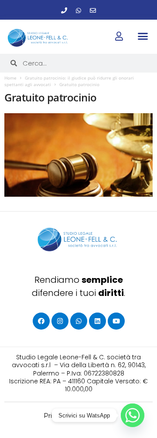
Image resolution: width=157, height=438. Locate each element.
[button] (142, 36)
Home (10, 78)
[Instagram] (59, 321)
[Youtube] (116, 321)
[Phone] (64, 10)
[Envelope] (93, 10)
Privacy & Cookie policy (79, 416)
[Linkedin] (97, 321)
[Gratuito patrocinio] (78, 155)
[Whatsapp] (78, 10)
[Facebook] (41, 321)
